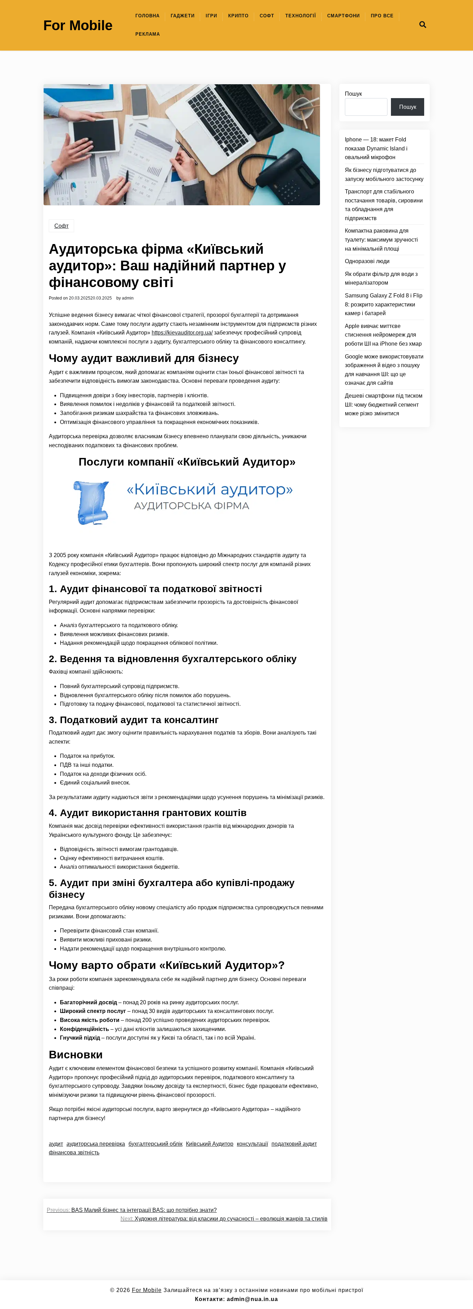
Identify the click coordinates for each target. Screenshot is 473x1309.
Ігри (211, 15)
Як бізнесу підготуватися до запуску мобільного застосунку (384, 174)
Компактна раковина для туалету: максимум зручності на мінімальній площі (381, 239)
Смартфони (343, 15)
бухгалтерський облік (155, 1144)
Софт (267, 15)
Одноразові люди (367, 261)
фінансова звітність (74, 1152)
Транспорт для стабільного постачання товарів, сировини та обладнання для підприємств (384, 205)
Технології (300, 15)
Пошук (353, 94)
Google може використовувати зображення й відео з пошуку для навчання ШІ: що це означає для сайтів (384, 370)
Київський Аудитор (209, 1144)
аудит (56, 1144)
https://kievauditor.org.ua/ (182, 333)
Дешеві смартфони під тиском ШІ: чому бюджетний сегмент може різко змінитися (383, 404)
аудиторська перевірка (95, 1144)
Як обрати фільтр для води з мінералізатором (381, 278)
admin (128, 298)
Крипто (238, 15)
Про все (382, 15)
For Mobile (78, 25)
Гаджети (183, 15)
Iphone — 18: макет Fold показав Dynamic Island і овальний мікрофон (376, 148)
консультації (252, 1144)
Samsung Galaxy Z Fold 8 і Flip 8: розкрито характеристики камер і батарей (383, 304)
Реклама (147, 34)
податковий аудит (294, 1144)
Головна (147, 15)
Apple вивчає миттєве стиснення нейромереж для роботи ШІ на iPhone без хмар (383, 335)
